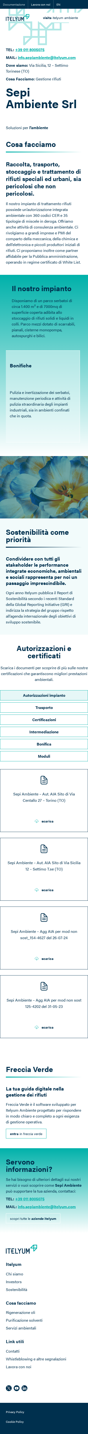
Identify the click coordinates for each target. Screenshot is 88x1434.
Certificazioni (44, 719)
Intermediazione (44, 732)
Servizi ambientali (21, 1328)
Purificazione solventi (24, 1320)
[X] (9, 1388)
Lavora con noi (40, 4)
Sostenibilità (16, 1289)
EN (58, 4)
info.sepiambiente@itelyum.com (47, 57)
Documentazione (14, 4)
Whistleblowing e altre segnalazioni (36, 1359)
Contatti (13, 1351)
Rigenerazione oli (20, 1312)
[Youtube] (17, 1388)
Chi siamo (14, 1274)
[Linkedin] (24, 1388)
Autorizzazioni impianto (44, 695)
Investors (14, 1281)
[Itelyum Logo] (17, 17)
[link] (60, 17)
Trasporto (44, 707)
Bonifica (44, 744)
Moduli (44, 756)
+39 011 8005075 (29, 49)
